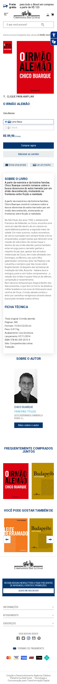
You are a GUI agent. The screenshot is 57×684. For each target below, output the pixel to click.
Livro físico (17, 122)
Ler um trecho (44, 165)
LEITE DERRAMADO (22, 415)
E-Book (13, 127)
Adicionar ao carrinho (28, 154)
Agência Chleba (42, 675)
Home (5, 35)
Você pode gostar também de (28, 510)
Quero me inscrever (29, 590)
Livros (12, 35)
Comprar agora (28, 145)
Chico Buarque (9, 113)
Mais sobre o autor (28, 425)
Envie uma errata (17, 165)
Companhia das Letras (26, 35)
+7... (22, 418)
